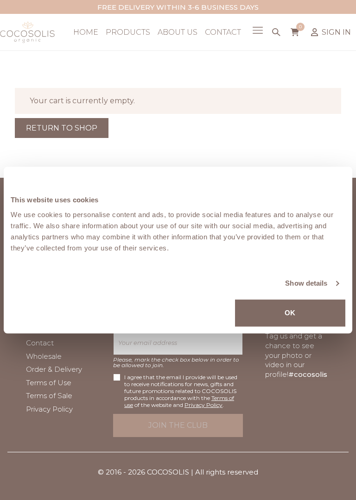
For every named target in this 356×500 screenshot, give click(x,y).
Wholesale (44, 356)
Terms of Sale (49, 395)
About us (177, 32)
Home (85, 32)
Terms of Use (48, 382)
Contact (223, 32)
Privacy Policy (49, 409)
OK (290, 313)
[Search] (276, 32)
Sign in (336, 32)
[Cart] (295, 32)
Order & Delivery (54, 369)
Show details (306, 283)
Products (128, 32)
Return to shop (61, 128)
